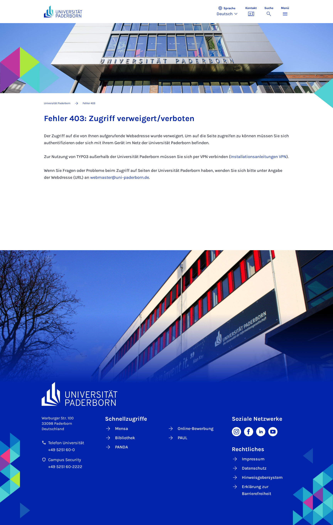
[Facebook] (248, 431)
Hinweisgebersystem (262, 477)
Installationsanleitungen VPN (258, 156)
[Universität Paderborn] (166, 394)
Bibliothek (125, 437)
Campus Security (64, 459)
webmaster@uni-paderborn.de (119, 177)
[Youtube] (273, 431)
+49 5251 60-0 (61, 449)
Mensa (121, 428)
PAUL (182, 437)
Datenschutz (254, 468)
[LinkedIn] (260, 431)
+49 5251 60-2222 (65, 466)
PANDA (121, 447)
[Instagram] (236, 431)
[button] (229, 11)
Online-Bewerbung (196, 428)
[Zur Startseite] (63, 11)
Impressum (253, 458)
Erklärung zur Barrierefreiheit (256, 490)
